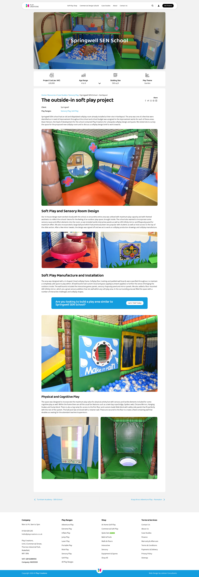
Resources (52, 95)
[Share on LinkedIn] (156, 101)
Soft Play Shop (72, 6)
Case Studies (105, 6)
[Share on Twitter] (148, 101)
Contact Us (123, 6)
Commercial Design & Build (89, 6)
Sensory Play (74, 95)
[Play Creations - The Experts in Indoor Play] (32, 5)
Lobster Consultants (169, 573)
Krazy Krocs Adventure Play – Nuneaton (146, 499)
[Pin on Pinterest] (153, 101)
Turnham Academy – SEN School (49, 499)
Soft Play (75, 111)
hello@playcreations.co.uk (32, 534)
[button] (152, 6)
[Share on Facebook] (145, 101)
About (115, 6)
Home (43, 95)
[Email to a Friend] (151, 101)
